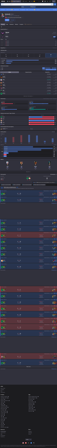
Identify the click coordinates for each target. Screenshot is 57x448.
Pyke (3, 90)
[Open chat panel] (56, 37)
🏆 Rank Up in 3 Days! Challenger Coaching (32, 6)
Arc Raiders (3, 409)
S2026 (9, 72)
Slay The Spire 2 (3, 411)
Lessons (38, 9)
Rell (3, 82)
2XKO (2, 416)
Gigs (1, 425)
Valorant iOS (30, 403)
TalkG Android (30, 407)
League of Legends (16, 1)
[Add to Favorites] (15, 14)
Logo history (3, 392)
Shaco (4, 87)
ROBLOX (2, 404)
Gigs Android (30, 404)
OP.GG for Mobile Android (32, 396)
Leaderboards (16, 9)
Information (32, 9)
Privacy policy (3, 431)
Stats (27, 9)
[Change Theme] (47, 1)
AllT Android (30, 399)
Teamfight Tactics (4, 397)
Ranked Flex (47, 72)
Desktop (2, 419)
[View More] (39, 1)
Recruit (29, 434)
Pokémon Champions (4, 400)
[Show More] (43, 1)
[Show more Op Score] (56, 182)
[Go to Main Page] (3, 1)
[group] (28, 151)
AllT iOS (29, 400)
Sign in (54, 1)
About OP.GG (3, 388)
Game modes (9, 9)
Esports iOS (30, 411)
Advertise (30, 432)
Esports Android (31, 409)
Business (30, 431)
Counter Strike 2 (3, 412)
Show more (28, 366)
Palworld (2, 399)
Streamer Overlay (4, 427)
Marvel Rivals (3, 408)
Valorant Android (31, 401)
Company (2, 389)
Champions (3, 9)
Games (2, 420)
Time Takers (3, 417)
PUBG (2, 403)
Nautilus (4, 76)
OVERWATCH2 (3, 405)
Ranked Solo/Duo (28, 72)
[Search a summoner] (51, 4)
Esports (2, 424)
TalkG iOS (30, 408)
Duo (1, 421)
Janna (4, 79)
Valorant (2, 401)
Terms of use (3, 432)
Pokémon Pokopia (4, 407)
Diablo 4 (2, 415)
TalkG (2, 423)
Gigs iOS (29, 405)
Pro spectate (22, 9)
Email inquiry (3, 435)
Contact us (2, 436)
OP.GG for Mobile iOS (32, 397)
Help (1, 434)
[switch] (54, 131)
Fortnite (2, 413)
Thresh (4, 93)
